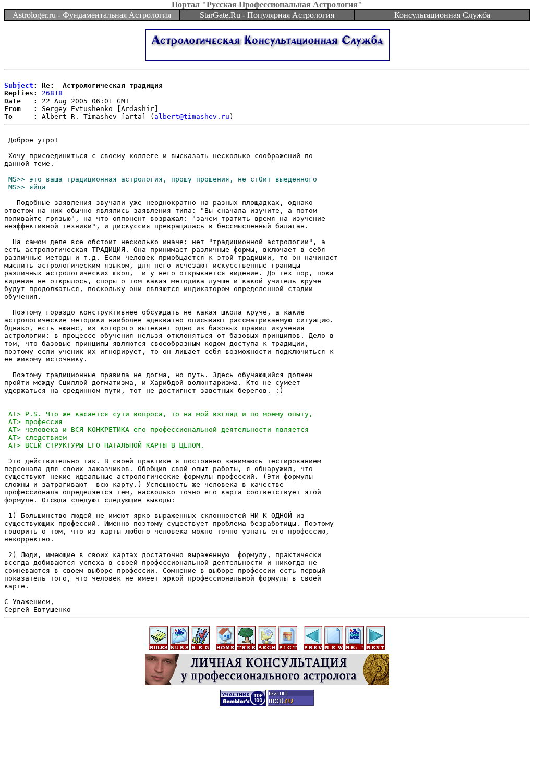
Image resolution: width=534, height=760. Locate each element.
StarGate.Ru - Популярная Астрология (267, 14)
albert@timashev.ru (191, 116)
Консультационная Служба (442, 14)
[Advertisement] (267, 736)
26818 (52, 93)
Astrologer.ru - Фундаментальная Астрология (92, 14)
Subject (18, 85)
